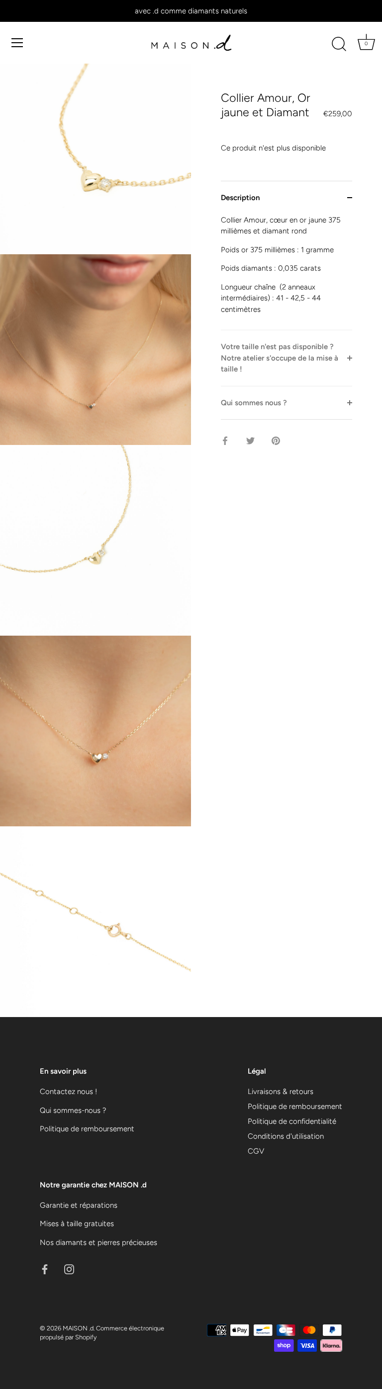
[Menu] (17, 43)
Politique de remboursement (87, 1128)
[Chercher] (339, 44)
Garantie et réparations (78, 1205)
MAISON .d (78, 1328)
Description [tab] (240, 197)
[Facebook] (45, 1268)
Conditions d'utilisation (286, 1136)
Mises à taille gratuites (77, 1223)
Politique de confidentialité (292, 1121)
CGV (256, 1151)
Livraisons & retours (280, 1091)
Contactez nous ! (68, 1091)
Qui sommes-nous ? (73, 1110)
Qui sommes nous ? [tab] (254, 402)
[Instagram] (69, 1268)
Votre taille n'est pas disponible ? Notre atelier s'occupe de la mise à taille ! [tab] (279, 357)
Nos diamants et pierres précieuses (98, 1242)
